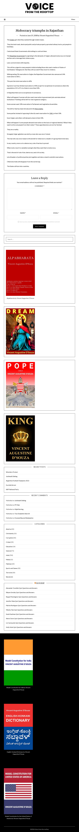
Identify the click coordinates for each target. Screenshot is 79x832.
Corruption (9, 538)
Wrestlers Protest (12, 472)
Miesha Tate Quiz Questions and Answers (19, 610)
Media (8, 559)
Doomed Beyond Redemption (24, 518)
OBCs (51, 113)
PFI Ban (17, 505)
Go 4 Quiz (40, 583)
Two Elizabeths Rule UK (22, 514)
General (8, 551)
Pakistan (9, 564)
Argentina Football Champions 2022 (17, 481)
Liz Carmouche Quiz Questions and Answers (20, 623)
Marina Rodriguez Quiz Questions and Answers (21, 605)
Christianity (10, 533)
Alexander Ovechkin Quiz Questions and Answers (21, 588)
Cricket (8, 542)
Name (23, 213)
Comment (39, 186)
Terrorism (9, 572)
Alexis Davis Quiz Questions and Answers (19, 618)
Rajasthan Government (17, 56)
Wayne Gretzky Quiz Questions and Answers (20, 592)
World (8, 577)
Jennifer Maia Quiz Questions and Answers (19, 601)
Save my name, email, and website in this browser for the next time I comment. (40, 222)
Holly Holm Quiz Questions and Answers (19, 627)
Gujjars (12, 40)
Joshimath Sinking (11, 476)
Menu (73, 19)
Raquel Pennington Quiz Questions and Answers (21, 597)
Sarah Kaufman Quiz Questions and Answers (20, 614)
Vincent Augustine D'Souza (49, 35)
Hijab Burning (19, 509)
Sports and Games (11, 568)
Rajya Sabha (39, 109)
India (7, 555)
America (8, 529)
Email (56, 213)
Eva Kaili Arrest (11, 485)
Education (9, 546)
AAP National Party (12, 489)
